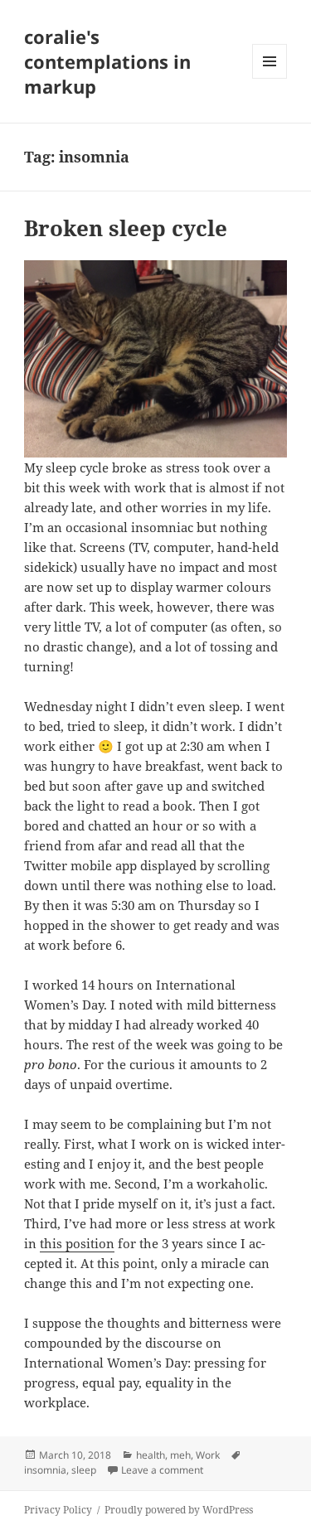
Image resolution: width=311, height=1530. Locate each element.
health (150, 1455)
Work (208, 1455)
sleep (83, 1470)
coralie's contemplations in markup (107, 61)
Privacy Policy (58, 1510)
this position (77, 1243)
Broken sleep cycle (125, 228)
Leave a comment (162, 1470)
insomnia (45, 1470)
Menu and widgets (270, 78)
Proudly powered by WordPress (178, 1510)
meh (180, 1455)
